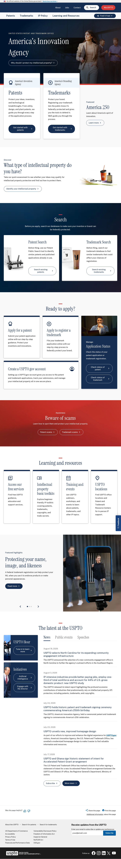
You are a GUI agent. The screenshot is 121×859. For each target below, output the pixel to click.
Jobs (67, 8)
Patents (10, 15)
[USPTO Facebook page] (93, 854)
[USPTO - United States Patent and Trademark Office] (23, 855)
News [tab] (46, 637)
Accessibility (10, 834)
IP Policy (43, 15)
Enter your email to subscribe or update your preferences (92, 829)
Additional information (95, 814)
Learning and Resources (66, 15)
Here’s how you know (50, 1)
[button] (92, 811)
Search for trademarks (48, 825)
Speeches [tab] (83, 637)
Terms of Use (10, 840)
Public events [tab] (64, 637)
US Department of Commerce (16, 831)
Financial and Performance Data (17, 843)
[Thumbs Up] (25, 811)
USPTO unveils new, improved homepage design (69, 731)
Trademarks (26, 15)
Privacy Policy (10, 837)
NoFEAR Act (38, 840)
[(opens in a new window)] (98, 854)
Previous (20, 606)
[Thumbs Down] (28, 811)
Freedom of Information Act (44, 834)
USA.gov (37, 843)
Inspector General (40, 837)
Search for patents (29, 825)
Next (38, 606)
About (57, 8)
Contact (77, 8)
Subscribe (109, 833)
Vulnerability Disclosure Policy (45, 831)
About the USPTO (11, 825)
